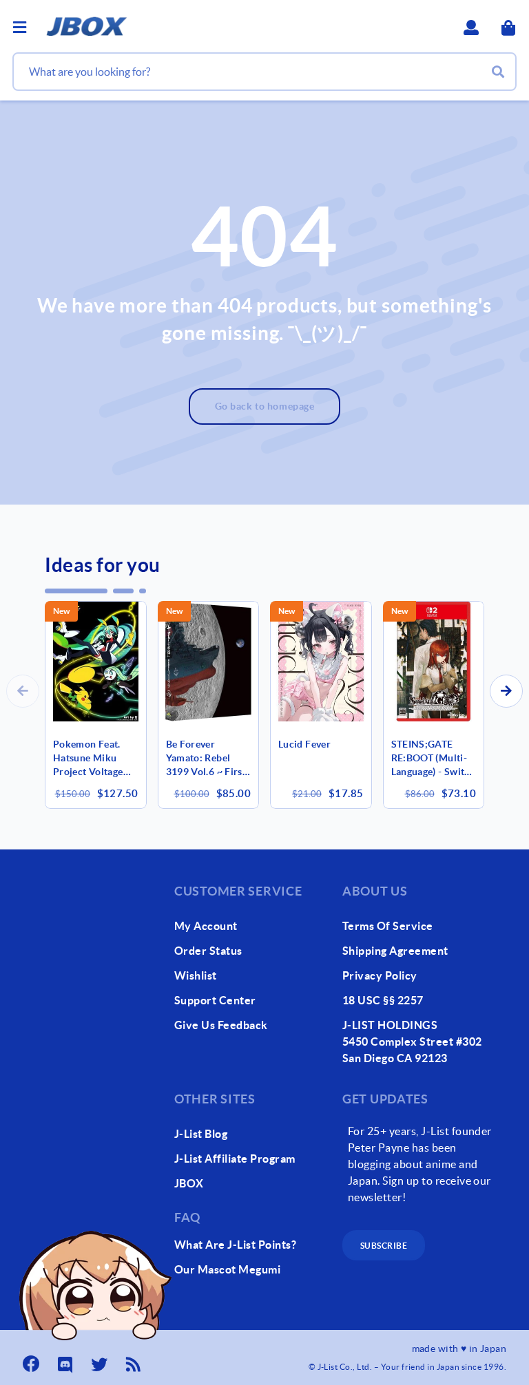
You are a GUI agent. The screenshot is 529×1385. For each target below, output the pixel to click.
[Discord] (66, 1360)
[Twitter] (100, 1360)
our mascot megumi (227, 1269)
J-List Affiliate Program (234, 1158)
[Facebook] (32, 1360)
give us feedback (221, 1025)
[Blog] (135, 1360)
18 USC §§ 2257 (383, 1000)
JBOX (189, 1183)
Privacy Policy (379, 975)
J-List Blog (200, 1134)
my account (206, 926)
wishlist (195, 975)
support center (215, 1000)
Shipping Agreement (395, 950)
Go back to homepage (265, 406)
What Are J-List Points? (235, 1244)
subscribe (383, 1245)
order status (208, 950)
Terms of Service (387, 926)
